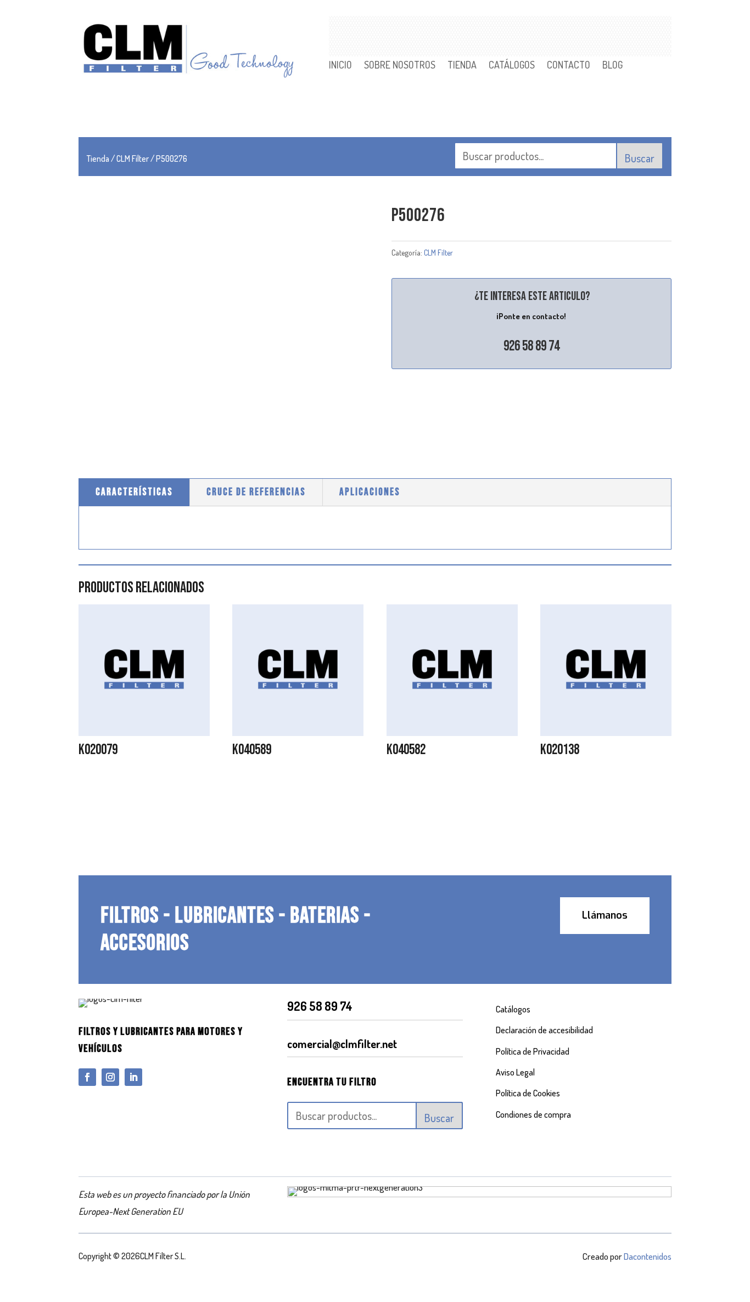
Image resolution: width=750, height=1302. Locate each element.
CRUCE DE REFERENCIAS (256, 492)
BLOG (612, 66)
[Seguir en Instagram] (110, 1077)
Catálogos (513, 1009)
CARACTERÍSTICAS (134, 492)
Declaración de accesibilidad (544, 1029)
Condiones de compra (533, 1114)
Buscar (639, 158)
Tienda (98, 158)
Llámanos (605, 915)
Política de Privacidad (532, 1051)
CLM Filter (132, 158)
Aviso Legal (515, 1072)
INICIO (340, 66)
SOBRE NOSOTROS (399, 66)
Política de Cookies (528, 1093)
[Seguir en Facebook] (87, 1077)
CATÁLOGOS (512, 66)
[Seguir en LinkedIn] (133, 1077)
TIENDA (462, 66)
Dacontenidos (647, 1256)
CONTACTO (568, 66)
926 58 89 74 (531, 346)
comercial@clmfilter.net (342, 1044)
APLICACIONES (369, 492)
